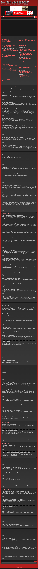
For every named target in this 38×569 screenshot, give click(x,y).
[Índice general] (16, 3)
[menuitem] (33, 16)
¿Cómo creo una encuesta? (5, 64)
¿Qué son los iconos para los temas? (7, 82)
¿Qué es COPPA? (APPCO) (5, 39)
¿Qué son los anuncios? (5, 80)
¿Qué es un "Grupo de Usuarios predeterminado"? (26, 44)
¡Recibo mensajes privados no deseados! (24, 49)
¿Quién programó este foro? (23, 75)
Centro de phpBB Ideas (6, 540)
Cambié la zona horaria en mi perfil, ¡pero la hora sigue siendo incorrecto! (10, 53)
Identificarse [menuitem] (34, 16)
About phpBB (3, 534)
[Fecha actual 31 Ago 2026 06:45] (35, 19)
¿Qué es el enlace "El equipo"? (23, 45)
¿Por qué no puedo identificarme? (6, 42)
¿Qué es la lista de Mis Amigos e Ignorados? (25, 53)
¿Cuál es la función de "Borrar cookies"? (7, 46)
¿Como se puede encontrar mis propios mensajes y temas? (27, 61)
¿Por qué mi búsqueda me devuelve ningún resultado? (26, 59)
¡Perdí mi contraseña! (5, 44)
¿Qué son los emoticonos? (5, 77)
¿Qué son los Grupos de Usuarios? (24, 39)
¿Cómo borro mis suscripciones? (23, 68)
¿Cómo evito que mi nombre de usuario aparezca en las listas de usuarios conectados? (10, 51)
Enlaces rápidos (2, 16)
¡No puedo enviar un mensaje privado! (24, 48)
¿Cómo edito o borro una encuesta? (6, 66)
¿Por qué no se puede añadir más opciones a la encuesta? (10, 65)
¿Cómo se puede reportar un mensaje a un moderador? (9, 69)
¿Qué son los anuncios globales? (6, 79)
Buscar (3, 17)
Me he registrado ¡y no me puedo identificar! (8, 41)
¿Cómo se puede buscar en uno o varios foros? (25, 58)
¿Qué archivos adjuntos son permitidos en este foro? (26, 71)
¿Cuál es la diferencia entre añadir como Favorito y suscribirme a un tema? (26, 65)
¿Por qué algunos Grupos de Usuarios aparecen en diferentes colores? (27, 43)
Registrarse (10, 17)
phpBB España (21, 566)
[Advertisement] (19, 27)
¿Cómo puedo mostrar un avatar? (6, 56)
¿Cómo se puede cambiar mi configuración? (8, 49)
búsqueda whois (32, 545)
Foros (5, 16)
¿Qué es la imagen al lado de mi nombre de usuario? (9, 55)
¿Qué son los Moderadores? (23, 38)
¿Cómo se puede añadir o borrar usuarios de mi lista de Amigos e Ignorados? (26, 55)
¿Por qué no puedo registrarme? (6, 40)
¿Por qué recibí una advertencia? (6, 68)
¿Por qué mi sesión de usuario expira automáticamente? (9, 45)
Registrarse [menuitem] (36, 16)
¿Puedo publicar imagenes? (5, 78)
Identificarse (6, 17)
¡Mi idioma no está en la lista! (6, 54)
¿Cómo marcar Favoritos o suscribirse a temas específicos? (27, 66)
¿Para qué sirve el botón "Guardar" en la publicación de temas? (9, 71)
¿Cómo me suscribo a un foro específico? (25, 67)
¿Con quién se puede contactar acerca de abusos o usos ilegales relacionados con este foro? (27, 77)
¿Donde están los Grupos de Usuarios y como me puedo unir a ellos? (27, 41)
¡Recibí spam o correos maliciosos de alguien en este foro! (27, 50)
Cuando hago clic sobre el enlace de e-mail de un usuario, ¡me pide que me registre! (10, 58)
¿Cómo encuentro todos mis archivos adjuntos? (25, 72)
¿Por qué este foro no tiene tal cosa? (24, 76)
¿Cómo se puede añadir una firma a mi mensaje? (8, 63)
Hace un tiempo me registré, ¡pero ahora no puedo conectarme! (8, 43)
